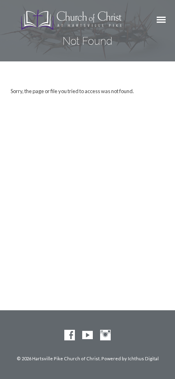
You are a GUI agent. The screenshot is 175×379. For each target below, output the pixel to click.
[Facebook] (69, 335)
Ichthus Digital (143, 358)
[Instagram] (105, 335)
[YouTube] (87, 335)
